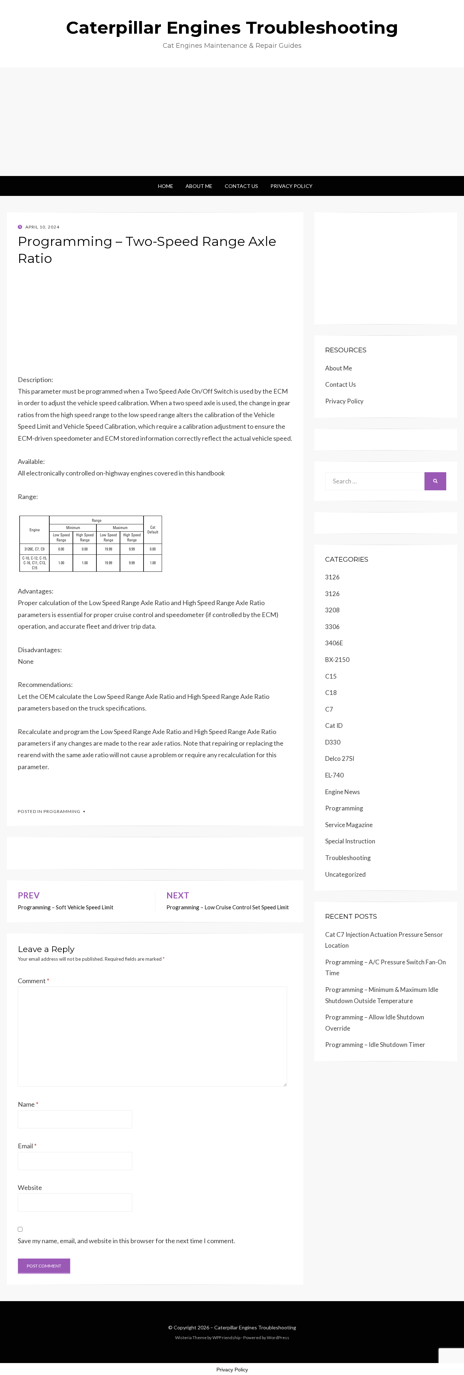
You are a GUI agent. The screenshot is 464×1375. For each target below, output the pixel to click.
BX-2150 (337, 659)
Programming (62, 811)
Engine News (342, 792)
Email (27, 1146)
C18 (331, 692)
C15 (331, 676)
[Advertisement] (232, 121)
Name (28, 1104)
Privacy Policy (291, 186)
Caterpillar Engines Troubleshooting (232, 27)
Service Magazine (349, 825)
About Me (199, 186)
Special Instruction (350, 841)
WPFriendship (226, 1337)
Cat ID (334, 725)
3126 (332, 577)
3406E (334, 643)
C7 (329, 709)
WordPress (278, 1337)
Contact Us (241, 186)
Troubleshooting (348, 858)
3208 (332, 610)
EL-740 (334, 775)
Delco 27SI (339, 758)
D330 (332, 742)
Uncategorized (345, 874)
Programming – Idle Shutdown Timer (375, 1044)
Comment (33, 981)
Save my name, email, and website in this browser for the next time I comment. (126, 1241)
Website (30, 1187)
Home (165, 186)
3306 (332, 626)
